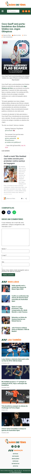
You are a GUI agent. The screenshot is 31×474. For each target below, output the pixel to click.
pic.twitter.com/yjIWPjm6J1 (13, 142)
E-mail (4, 255)
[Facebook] (26, 11)
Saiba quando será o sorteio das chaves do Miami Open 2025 (19, 287)
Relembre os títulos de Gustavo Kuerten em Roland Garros (19, 319)
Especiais (15, 461)
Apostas (15, 466)
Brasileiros (15, 458)
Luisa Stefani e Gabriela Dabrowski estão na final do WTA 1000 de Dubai (15, 360)
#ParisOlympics (9, 140)
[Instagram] (29, 11)
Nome (4, 248)
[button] (2, 11)
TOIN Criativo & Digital (16, 472)
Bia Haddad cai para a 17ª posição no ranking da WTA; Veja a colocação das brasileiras (14, 383)
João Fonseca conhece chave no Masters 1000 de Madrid (20, 329)
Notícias (15, 453)
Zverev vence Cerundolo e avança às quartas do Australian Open (14, 429)
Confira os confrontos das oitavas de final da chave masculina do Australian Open (20, 298)
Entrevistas (15, 463)
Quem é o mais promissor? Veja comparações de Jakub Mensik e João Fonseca (19, 309)
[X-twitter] (23, 11)
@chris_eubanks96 (10, 138)
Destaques (15, 456)
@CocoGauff (8, 130)
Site (3, 262)
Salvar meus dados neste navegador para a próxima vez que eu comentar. (15, 270)
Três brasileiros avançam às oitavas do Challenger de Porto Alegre (15, 407)
